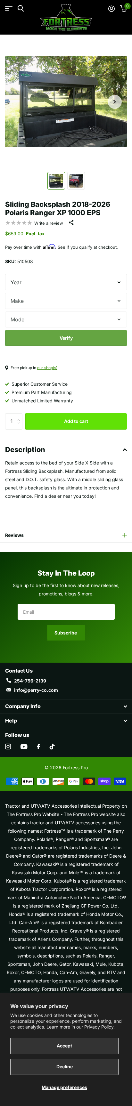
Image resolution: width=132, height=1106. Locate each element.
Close (66, 706)
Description (25, 449)
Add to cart (76, 421)
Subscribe (66, 632)
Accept (64, 1045)
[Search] (21, 8)
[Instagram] (8, 746)
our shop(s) (47, 367)
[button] (115, 102)
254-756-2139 (30, 680)
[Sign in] (111, 8)
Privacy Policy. (99, 1026)
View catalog (8, 9)
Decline (64, 1066)
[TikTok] (52, 746)
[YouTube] (24, 746)
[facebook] (38, 746)
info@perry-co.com (36, 690)
